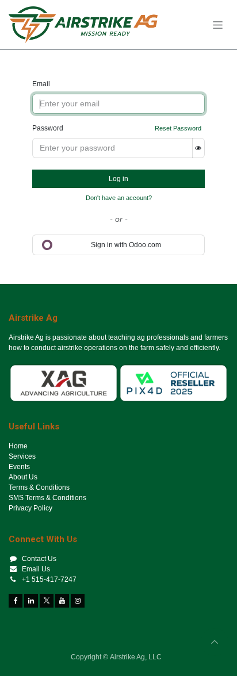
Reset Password (178, 128)
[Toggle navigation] (217, 25)
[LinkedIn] (31, 601)
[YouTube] (62, 601)
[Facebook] (15, 601)
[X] (46, 601)
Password (47, 128)
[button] (214, 642)
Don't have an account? (119, 197)
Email (41, 84)
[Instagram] (78, 601)
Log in (118, 179)
